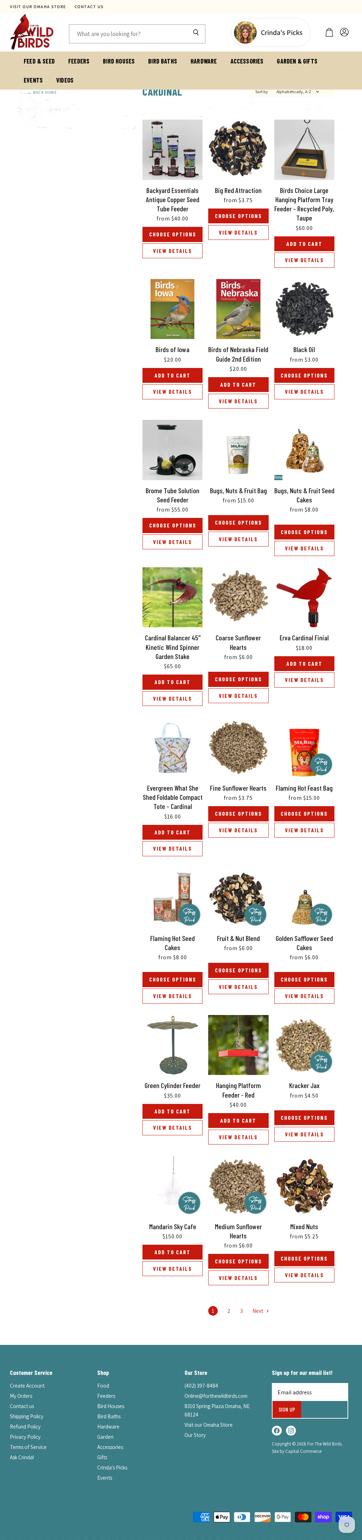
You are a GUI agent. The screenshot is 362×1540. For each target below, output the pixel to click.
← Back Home (42, 92)
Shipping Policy (26, 1416)
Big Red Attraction (238, 190)
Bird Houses (119, 61)
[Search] (195, 33)
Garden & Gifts (297, 61)
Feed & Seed (39, 61)
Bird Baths (162, 61)
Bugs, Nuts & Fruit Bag (238, 490)
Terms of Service (28, 1447)
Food (103, 1385)
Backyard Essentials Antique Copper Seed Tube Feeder (172, 199)
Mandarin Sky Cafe (172, 1226)
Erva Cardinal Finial (304, 637)
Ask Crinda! (22, 1457)
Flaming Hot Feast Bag (304, 788)
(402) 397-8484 (201, 1385)
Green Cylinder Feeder (172, 1085)
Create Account (27, 1385)
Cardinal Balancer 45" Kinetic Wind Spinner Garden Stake (172, 646)
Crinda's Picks (112, 1467)
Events (33, 80)
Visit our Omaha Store (38, 6)
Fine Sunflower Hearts (238, 788)
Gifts (102, 1457)
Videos (65, 80)
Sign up (287, 1409)
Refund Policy (25, 1426)
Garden (105, 1436)
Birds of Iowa (172, 349)
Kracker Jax (304, 1085)
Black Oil (304, 349)
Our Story (195, 1435)
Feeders (78, 61)
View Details (172, 250)
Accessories (247, 61)
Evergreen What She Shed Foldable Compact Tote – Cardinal (173, 797)
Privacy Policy (25, 1436)
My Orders (21, 1396)
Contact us (89, 6)
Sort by (261, 91)
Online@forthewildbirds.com (216, 1396)
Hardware (204, 61)
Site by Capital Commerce (296, 1451)
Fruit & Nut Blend (238, 938)
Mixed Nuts (304, 1226)
